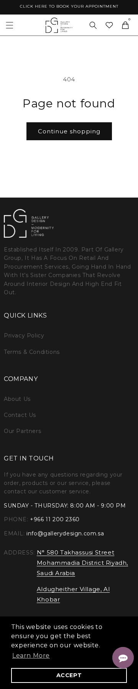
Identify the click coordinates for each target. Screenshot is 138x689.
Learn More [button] (31, 655)
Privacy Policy (24, 335)
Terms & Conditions (32, 352)
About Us (17, 399)
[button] (9, 25)
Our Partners (22, 431)
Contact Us (20, 415)
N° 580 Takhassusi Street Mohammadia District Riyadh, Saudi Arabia (82, 563)
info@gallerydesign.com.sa (65, 533)
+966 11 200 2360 (55, 519)
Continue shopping (69, 131)
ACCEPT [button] (69, 675)
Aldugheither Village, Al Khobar (73, 594)
